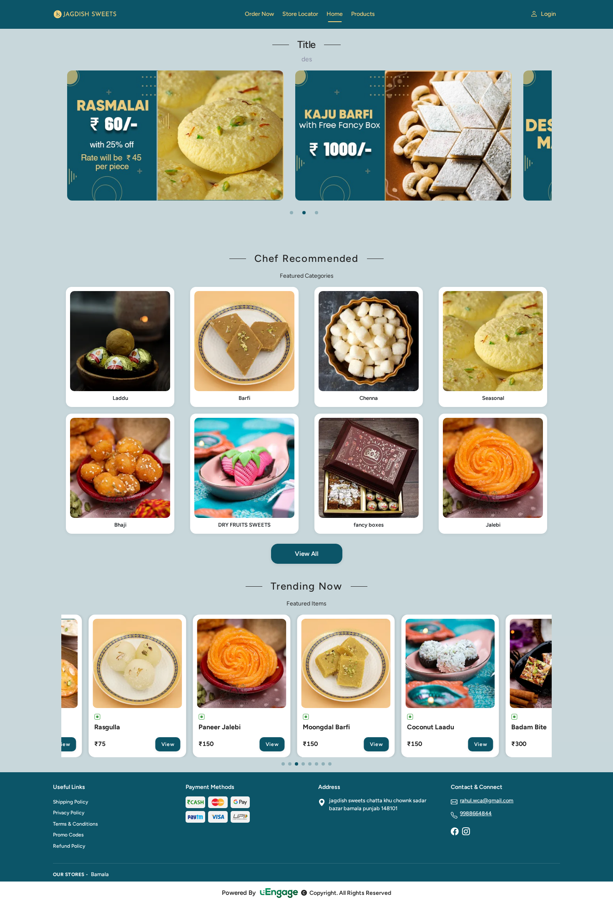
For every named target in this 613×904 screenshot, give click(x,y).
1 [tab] (291, 212)
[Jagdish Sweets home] (144, 14)
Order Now (259, 14)
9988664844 (476, 813)
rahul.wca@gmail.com (486, 800)
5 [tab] (310, 764)
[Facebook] (454, 832)
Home (335, 14)
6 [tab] (316, 764)
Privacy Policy (68, 813)
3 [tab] (316, 212)
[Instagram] (466, 832)
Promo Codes (68, 835)
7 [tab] (323, 764)
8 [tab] (330, 764)
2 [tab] (304, 212)
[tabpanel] (253, 135)
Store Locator (300, 14)
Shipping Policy (70, 802)
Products (363, 14)
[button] (120, 347)
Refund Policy (69, 846)
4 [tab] (303, 764)
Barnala (100, 874)
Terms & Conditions (75, 824)
